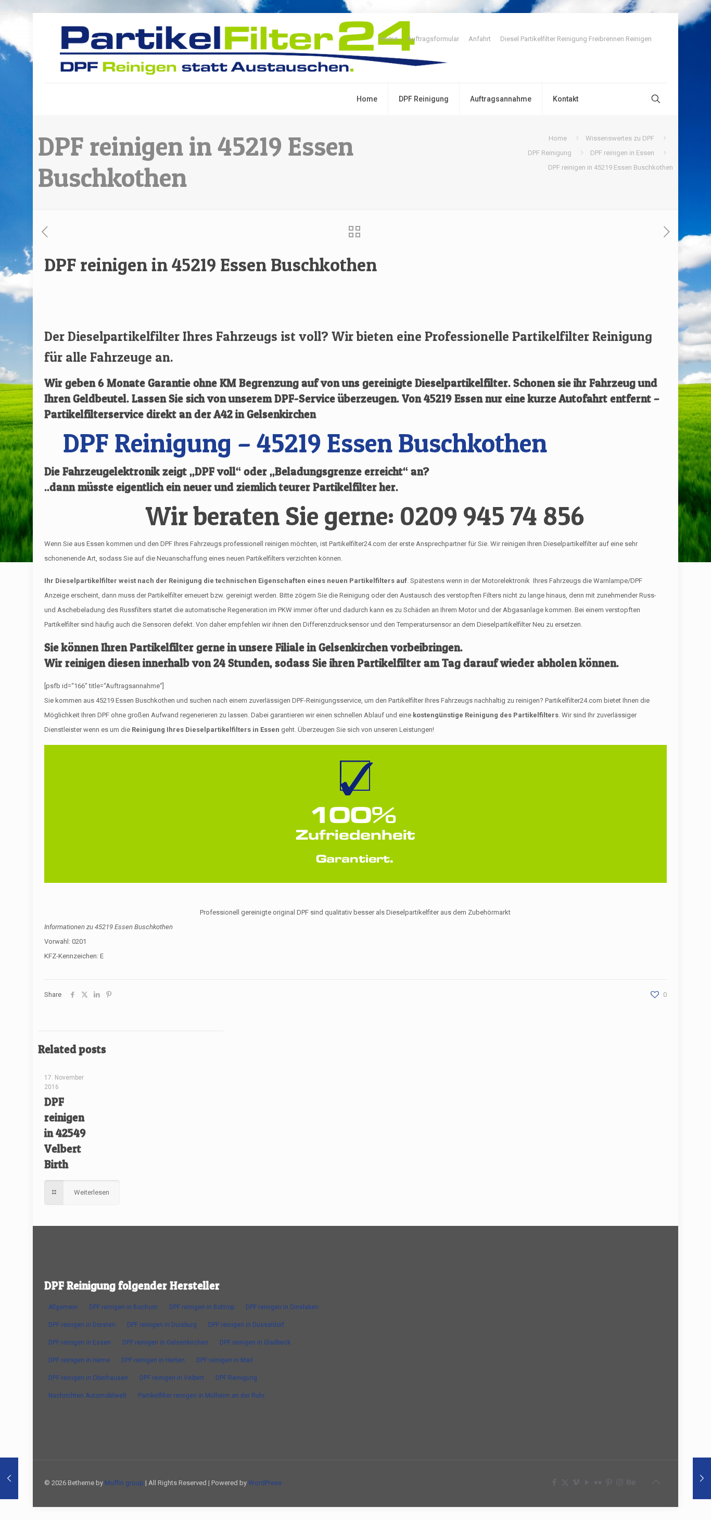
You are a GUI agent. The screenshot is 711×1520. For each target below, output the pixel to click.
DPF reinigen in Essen (622, 153)
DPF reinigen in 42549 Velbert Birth (65, 1133)
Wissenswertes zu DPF (620, 138)
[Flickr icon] (598, 1482)
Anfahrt (479, 38)
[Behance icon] (630, 1482)
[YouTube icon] (587, 1482)
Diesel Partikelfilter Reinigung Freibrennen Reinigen (576, 38)
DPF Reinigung (550, 153)
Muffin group (124, 1483)
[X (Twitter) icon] (565, 1482)
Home (388, 38)
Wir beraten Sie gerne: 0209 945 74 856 (364, 515)
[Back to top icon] (656, 1482)
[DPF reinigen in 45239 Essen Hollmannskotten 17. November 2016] (9, 1478)
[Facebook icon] (554, 1482)
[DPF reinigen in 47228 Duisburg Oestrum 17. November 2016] (702, 1478)
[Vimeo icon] (576, 1482)
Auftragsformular (433, 38)
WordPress (265, 1483)
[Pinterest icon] (609, 1482)
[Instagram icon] (620, 1482)
